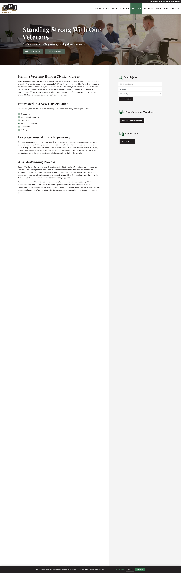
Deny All (129, 569)
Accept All (140, 569)
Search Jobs (125, 99)
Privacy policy (119, 569)
